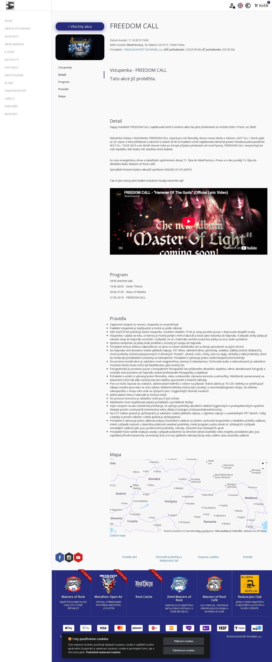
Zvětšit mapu (118, 535)
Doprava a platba (208, 557)
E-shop (9, 52)
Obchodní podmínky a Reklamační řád (169, 558)
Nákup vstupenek (17, 28)
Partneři (11, 106)
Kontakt (11, 114)
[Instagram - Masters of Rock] (69, 557)
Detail (62, 74)
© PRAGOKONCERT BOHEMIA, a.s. (244, 636)
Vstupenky (65, 67)
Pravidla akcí (129, 557)
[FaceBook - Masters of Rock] (60, 557)
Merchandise (14, 44)
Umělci (10, 98)
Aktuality (12, 59)
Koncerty (12, 36)
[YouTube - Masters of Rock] (78, 557)
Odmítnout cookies (184, 650)
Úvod (8, 21)
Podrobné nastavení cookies (103, 652)
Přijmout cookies (183, 641)
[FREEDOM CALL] (80, 47)
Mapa (62, 96)
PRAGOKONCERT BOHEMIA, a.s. (143, 49)
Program (64, 82)
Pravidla (63, 89)
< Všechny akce (80, 26)
